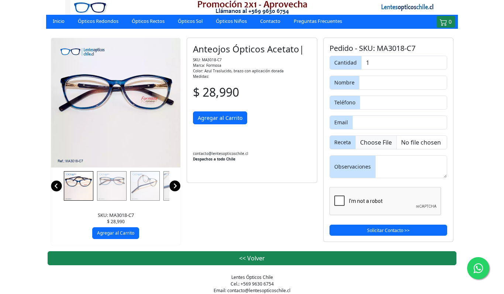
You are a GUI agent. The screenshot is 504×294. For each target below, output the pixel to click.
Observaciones (352, 166)
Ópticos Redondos (98, 21)
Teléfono (344, 102)
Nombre (344, 82)
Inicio (59, 21)
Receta (342, 142)
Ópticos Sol (190, 21)
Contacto (270, 21)
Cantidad (345, 62)
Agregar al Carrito (115, 233)
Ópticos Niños (231, 21)
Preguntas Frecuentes (318, 21)
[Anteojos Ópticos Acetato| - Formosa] (115, 102)
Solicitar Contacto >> (388, 230)
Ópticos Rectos (148, 21)
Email (341, 122)
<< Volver (252, 258)
